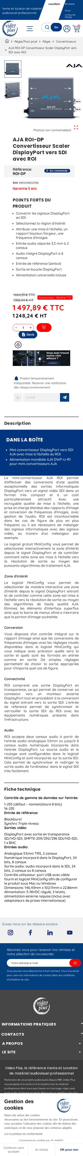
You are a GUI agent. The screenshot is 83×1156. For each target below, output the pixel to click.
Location (54, 4)
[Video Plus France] (10, 29)
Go (56, 27)
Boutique (69, 3)
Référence (22, 169)
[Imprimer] (18, 344)
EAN (15, 182)
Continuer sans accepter (14, 1149)
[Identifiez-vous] (67, 28)
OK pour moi (69, 1149)
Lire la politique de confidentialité (23, 1133)
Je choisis (41, 1149)
